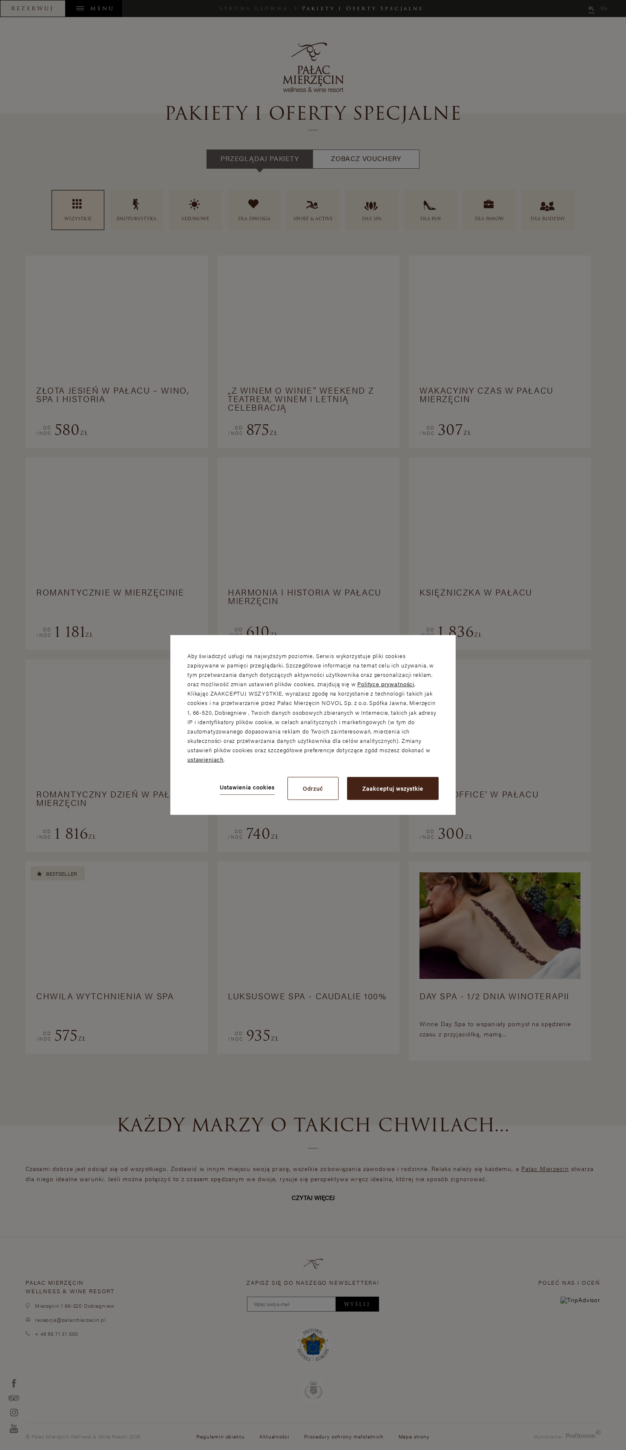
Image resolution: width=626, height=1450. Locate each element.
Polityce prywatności (385, 684)
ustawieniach (205, 759)
